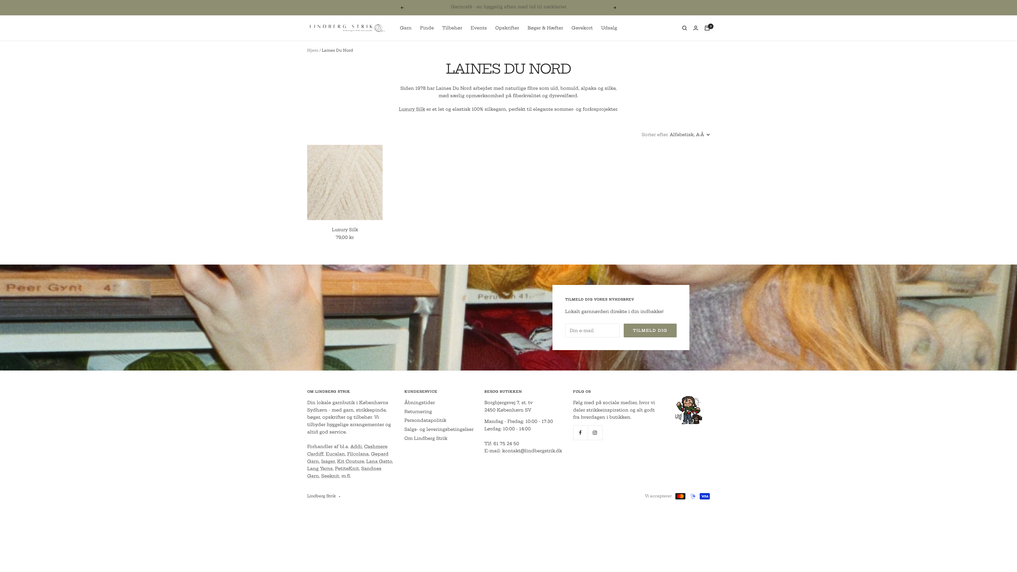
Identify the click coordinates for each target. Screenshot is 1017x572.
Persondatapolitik (425, 420)
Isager (328, 461)
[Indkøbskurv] (707, 28)
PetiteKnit (347, 468)
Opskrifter (507, 27)
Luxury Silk (412, 109)
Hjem (312, 50)
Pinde (427, 27)
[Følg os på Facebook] (580, 432)
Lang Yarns (320, 468)
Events (479, 27)
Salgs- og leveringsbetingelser (439, 429)
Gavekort (582, 27)
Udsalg (609, 27)
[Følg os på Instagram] (595, 432)
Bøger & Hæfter (545, 27)
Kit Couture (350, 461)
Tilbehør (452, 27)
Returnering (418, 411)
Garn (406, 27)
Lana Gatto (379, 461)
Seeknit (330, 476)
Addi (356, 446)
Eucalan (335, 454)
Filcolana (358, 454)
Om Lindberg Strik (425, 438)
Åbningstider (419, 402)
